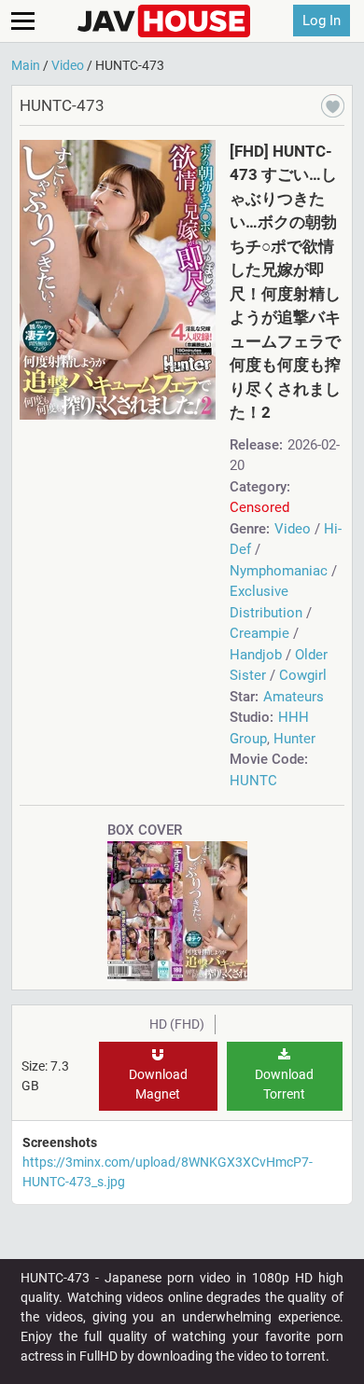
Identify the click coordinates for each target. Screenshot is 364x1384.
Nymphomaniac (279, 570)
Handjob (256, 654)
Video (292, 528)
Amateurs (293, 696)
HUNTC (253, 780)
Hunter (294, 738)
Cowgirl (303, 675)
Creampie (259, 633)
